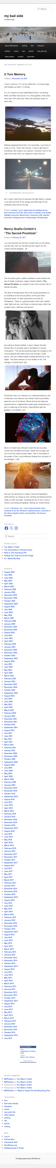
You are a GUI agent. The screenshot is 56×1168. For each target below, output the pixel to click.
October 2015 (9, 928)
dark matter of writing (32, 212)
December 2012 (10, 1026)
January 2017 (9, 885)
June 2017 (8, 871)
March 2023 (9, 675)
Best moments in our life (13, 212)
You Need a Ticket (11, 547)
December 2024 (10, 626)
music (16, 51)
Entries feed (9, 1139)
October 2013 (9, 998)
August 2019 (9, 799)
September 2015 (11, 931)
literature (41, 45)
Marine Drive (25, 215)
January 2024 (9, 647)
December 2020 (10, 753)
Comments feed (10, 1142)
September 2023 (11, 658)
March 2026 (9, 586)
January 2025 (9, 624)
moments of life (36, 215)
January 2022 (9, 716)
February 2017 (10, 882)
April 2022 (8, 707)
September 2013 (11, 1000)
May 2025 (8, 615)
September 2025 (11, 603)
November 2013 (10, 995)
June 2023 (8, 667)
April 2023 (8, 672)
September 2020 (11, 762)
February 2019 (10, 813)
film (32, 45)
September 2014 (11, 966)
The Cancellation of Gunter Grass (18, 549)
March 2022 (9, 710)
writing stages (31, 217)
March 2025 (9, 618)
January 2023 (9, 681)
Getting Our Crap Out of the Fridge (18, 555)
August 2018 (9, 831)
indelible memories (11, 215)
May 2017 (8, 874)
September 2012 (11, 1035)
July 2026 (8, 575)
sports (31, 51)
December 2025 (10, 595)
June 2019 (8, 805)
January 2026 (9, 592)
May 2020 (8, 773)
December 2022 (10, 684)
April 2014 (8, 980)
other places (9, 56)
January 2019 (9, 816)
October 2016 (9, 894)
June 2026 (8, 578)
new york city (42, 51)
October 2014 (9, 963)
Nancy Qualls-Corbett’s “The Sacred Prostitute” (20, 231)
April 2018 (8, 842)
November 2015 (10, 926)
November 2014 (10, 960)
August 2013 (9, 1003)
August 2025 (9, 606)
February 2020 (10, 782)
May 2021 (8, 739)
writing (24, 45)
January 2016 (9, 920)
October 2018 (9, 825)
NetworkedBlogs (25, 1047)
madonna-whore (34, 510)
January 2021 (9, 750)
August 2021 (9, 730)
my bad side (13, 15)
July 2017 (8, 868)
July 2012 (8, 1038)
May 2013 (8, 1012)
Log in (7, 1136)
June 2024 (8, 638)
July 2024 (8, 635)
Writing (32, 1057)
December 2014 (10, 957)
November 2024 (10, 629)
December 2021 (10, 718)
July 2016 (8, 903)
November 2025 (10, 598)
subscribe (30, 56)
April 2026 (8, 583)
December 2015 (10, 923)
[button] (28, 262)
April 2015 (8, 946)
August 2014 (9, 969)
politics (7, 51)
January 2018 (9, 851)
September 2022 (11, 693)
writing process (19, 217)
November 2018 (10, 822)
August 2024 (9, 632)
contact (20, 56)
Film (27, 1057)
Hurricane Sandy (11, 1103)
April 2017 (8, 877)
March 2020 (9, 779)
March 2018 (9, 845)
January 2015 (9, 954)
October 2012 (9, 1032)
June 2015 (8, 940)
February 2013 (10, 1021)
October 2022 (9, 690)
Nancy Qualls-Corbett (15, 513)
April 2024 (8, 641)
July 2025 (8, 609)
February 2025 (10, 621)
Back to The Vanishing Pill (15, 552)
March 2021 (9, 744)
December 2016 (10, 888)
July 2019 (8, 802)
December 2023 (10, 649)
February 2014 (10, 986)
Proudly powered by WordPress (28, 1158)
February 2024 (10, 644)
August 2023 (9, 661)
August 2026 (9, 572)
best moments (35, 508)
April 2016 (8, 911)
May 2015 (8, 943)
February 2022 (10, 713)
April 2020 (8, 776)
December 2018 (10, 819)
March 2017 (9, 880)
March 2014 (9, 983)
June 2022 (8, 701)
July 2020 (8, 767)
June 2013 (8, 1009)
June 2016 (8, 905)
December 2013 (10, 992)
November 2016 (10, 891)
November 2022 (10, 687)
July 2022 (8, 698)
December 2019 (10, 788)
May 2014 (8, 977)
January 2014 (9, 989)
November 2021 (10, 721)
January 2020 (9, 785)
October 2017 (9, 859)
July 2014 (8, 972)
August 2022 (9, 695)
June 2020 (8, 770)
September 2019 (11, 796)
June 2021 (8, 736)
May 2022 (8, 704)
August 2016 (9, 900)
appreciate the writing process (35, 210)
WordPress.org (10, 1145)
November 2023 (10, 652)
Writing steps (42, 217)
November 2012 (10, 1029)
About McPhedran (11, 45)
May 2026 (8, 580)
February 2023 (10, 678)
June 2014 (8, 975)
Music (23, 1057)
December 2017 (10, 854)
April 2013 (8, 1015)
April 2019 (8, 808)
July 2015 (8, 937)
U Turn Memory (14, 74)
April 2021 (8, 741)
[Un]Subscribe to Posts (14, 1148)
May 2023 (8, 670)
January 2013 (9, 1023)
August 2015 (9, 934)
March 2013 (9, 1018)
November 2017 (10, 857)
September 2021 (11, 727)
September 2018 (11, 828)
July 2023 (8, 664)
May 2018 (8, 839)
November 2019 (10, 790)
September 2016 (11, 897)
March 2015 (9, 949)
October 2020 (9, 759)
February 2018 (10, 848)
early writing (46, 212)
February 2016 (10, 917)
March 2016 (9, 914)
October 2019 (9, 793)
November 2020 (10, 756)
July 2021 (8, 733)
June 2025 (8, 612)
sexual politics (30, 513)
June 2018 (8, 836)
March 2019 (9, 811)
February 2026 (10, 589)
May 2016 (8, 908)
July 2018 (8, 834)
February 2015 (10, 951)
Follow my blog (28, 1060)
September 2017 (11, 862)
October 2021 (9, 724)
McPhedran (9, 1079)
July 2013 (8, 1006)
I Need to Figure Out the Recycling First (33, 1090)
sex (23, 51)
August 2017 (9, 865)
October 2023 (9, 655)
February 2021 (10, 747)
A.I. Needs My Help (12, 558)
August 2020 (9, 765)
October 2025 (9, 601)
